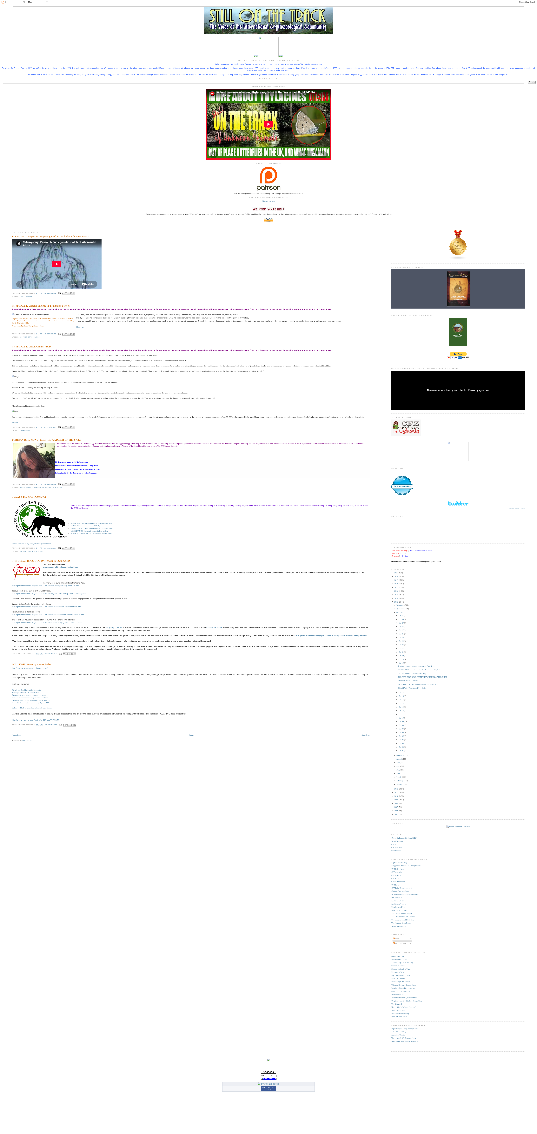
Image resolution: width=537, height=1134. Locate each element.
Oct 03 (401, 743)
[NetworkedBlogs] (268, 1084)
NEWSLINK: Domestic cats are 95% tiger (86, 525)
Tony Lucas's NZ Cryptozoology (403, 1038)
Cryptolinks (34, 337)
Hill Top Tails (396, 897)
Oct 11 (401, 714)
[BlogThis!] (66, 293)
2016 (396, 591)
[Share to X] (68, 293)
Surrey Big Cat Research (400, 991)
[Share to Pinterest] (74, 293)
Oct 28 (401, 626)
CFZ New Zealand (398, 881)
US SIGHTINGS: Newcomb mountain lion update (89, 531)
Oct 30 (401, 619)
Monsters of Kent (397, 972)
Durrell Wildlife (397, 994)
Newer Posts (16, 735)
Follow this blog (268, 1088)
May (398, 770)
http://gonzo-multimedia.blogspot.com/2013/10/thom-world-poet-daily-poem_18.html (45, 586)
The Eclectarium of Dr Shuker (402, 920)
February (400, 780)
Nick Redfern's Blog (399, 910)
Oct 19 (401, 659)
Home (191, 735)
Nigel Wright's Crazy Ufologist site (404, 1028)
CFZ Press (395, 885)
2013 (396, 602)
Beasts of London (398, 978)
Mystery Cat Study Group (32, 551)
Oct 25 (401, 637)
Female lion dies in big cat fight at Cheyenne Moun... (32, 543)
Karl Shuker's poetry (399, 904)
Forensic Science (402, 480)
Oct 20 (401, 655)
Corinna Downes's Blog (400, 891)
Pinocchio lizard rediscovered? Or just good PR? (30, 702)
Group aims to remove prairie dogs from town (29, 695)
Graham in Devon (398, 965)
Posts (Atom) (27, 740)
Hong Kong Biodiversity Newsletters (405, 1041)
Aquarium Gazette (398, 1035)
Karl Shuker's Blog (398, 900)
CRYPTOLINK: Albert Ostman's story (31, 346)
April (398, 773)
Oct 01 (401, 750)
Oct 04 (401, 739)
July (398, 762)
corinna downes (33, 487)
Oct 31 (401, 615)
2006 (396, 810)
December (400, 605)
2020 (396, 576)
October (399, 612)
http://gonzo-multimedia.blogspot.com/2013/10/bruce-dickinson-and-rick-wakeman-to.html (48, 615)
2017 (396, 587)
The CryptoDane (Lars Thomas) (403, 916)
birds (22, 487)
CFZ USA (395, 878)
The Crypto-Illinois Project (401, 913)
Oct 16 (401, 696)
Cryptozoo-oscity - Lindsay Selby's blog (406, 1001)
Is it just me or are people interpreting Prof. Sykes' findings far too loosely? (50, 236)
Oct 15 (401, 699)
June (398, 766)
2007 (396, 807)
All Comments (400, 943)
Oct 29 (401, 623)
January (399, 784)
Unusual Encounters (399, 959)
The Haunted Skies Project (401, 923)
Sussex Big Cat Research (400, 981)
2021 (396, 572)
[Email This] (63, 293)
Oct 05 (401, 736)
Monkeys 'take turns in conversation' (26, 692)
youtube (28, 296)
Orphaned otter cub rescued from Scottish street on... (31, 700)
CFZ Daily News (397, 869)
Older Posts (365, 735)
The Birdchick (396, 1004)
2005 (396, 814)
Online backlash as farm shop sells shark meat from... (32, 708)
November (400, 608)
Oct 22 (401, 648)
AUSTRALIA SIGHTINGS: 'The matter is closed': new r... (92, 533)
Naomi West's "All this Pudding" (403, 1007)
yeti (21, 296)
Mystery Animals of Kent (400, 969)
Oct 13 (401, 707)
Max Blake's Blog (398, 907)
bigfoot (23, 337)
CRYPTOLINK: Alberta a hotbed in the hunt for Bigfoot (41, 305)
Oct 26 (401, 633)
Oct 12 (401, 710)
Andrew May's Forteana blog (402, 962)
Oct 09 (401, 721)
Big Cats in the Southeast (401, 975)
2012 (396, 789)
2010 (396, 796)
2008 (396, 803)
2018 (396, 583)
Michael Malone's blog (400, 1013)
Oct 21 (401, 652)
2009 (396, 799)
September (400, 755)
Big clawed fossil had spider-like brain (26, 690)
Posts (397, 938)
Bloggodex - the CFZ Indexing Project (406, 865)
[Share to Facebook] (71, 293)
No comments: (50, 293)
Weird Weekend (397, 841)
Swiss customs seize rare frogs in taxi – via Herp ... (31, 697)
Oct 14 (401, 703)
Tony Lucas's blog (398, 1010)
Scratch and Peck (397, 956)
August (399, 759)
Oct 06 (401, 732)
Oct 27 (401, 630)
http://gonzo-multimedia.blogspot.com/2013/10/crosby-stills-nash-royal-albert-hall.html (46, 607)
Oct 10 (401, 718)
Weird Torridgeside (398, 926)
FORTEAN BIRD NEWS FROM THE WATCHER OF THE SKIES (46, 439)
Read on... (81, 327)
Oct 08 (401, 725)
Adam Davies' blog (398, 1031)
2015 (396, 594)
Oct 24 (401, 641)
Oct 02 (401, 747)
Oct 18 (401, 663)
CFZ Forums (396, 850)
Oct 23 (401, 644)
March (399, 777)
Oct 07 (401, 729)
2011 (396, 792)
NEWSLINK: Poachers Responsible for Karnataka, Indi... (92, 523)
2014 (396, 598)
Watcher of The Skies (52, 487)
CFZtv (393, 844)
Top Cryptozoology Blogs (402, 486)
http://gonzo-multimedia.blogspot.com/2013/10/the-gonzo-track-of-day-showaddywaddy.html (49, 593)
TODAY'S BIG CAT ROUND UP (29, 496)
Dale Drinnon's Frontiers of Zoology (405, 894)
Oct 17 (401, 692)
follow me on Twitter (517, 508)
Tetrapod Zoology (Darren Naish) (403, 985)
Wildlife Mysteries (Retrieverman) (404, 997)
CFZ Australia (396, 847)
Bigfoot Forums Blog (399, 862)
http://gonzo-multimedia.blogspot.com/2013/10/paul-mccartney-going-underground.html (47, 622)
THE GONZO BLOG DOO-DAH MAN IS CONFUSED (41, 560)
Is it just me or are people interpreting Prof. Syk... (416, 666)
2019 (396, 580)
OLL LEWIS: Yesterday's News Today (31, 664)
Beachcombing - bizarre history (403, 988)
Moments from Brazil (399, 1016)
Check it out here (268, 201)
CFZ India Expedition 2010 (401, 888)
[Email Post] (59, 293)
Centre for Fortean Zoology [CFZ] (404, 838)
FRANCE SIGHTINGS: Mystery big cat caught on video (92, 528)
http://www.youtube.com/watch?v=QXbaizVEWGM (35, 720)
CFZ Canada (396, 875)
